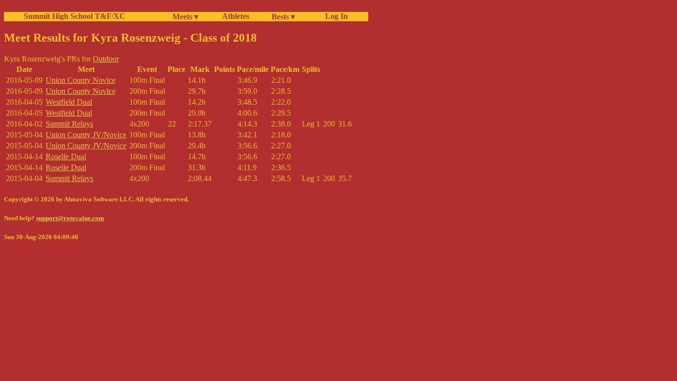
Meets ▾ (185, 16)
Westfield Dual (69, 102)
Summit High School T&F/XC (74, 16)
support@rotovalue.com (70, 218)
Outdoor (106, 59)
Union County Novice (80, 80)
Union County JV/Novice (86, 134)
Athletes (235, 16)
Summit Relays (69, 124)
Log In (334, 16)
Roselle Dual (66, 156)
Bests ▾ (283, 16)
